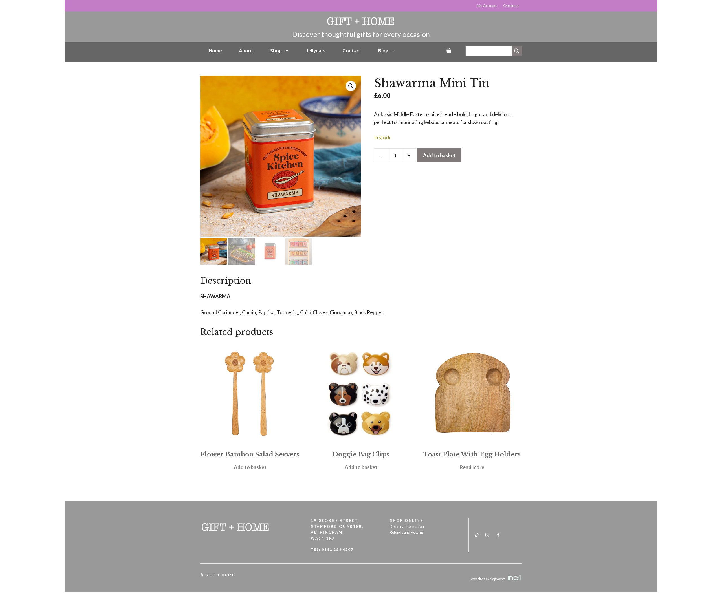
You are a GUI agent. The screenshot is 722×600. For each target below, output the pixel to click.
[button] (351, 86)
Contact (351, 51)
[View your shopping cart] (449, 51)
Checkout (511, 5)
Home (215, 51)
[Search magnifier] (516, 51)
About (246, 51)
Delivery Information (407, 526)
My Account (487, 5)
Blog (383, 51)
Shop (276, 51)
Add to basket (439, 155)
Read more (472, 467)
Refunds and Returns (407, 532)
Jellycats (315, 51)
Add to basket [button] (250, 467)
